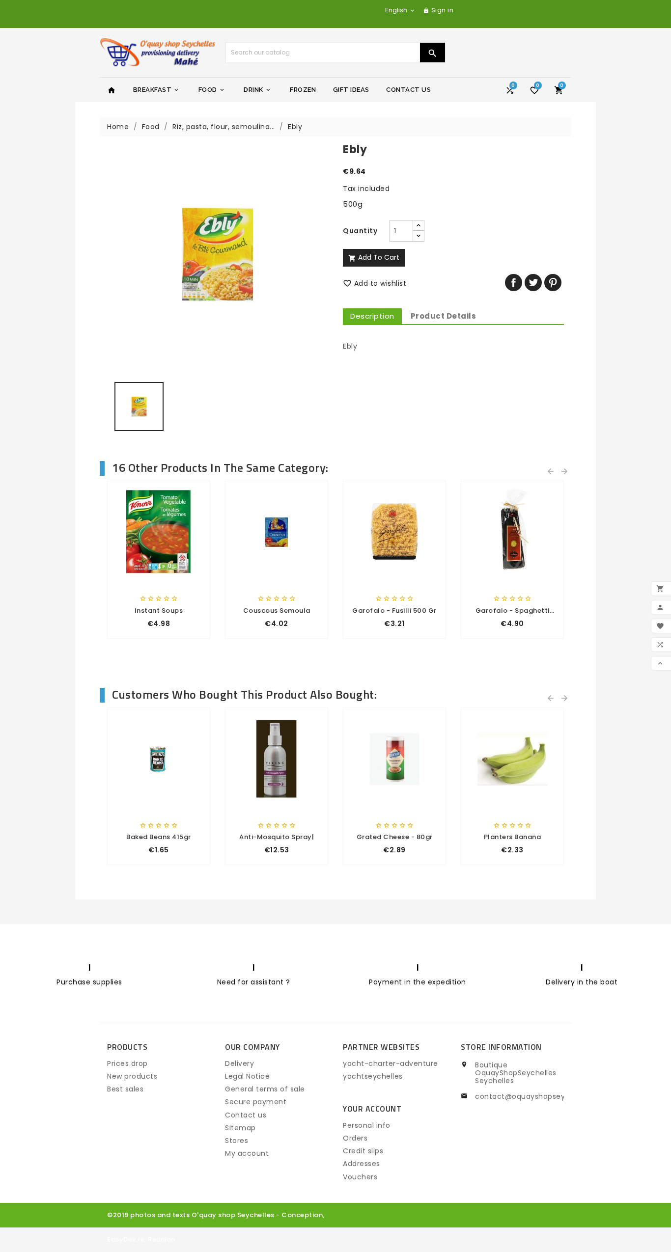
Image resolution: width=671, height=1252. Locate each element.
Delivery (239, 1063)
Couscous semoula (276, 610)
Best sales (125, 1089)
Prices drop (127, 1063)
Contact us (245, 1115)
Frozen (303, 89)
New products (132, 1076)
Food (211, 89)
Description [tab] (372, 316)
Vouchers (360, 1177)
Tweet (533, 282)
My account (247, 1153)
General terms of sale (265, 1089)
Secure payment (255, 1102)
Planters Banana (512, 837)
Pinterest (552, 282)
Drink (258, 89)
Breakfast (156, 89)
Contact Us (408, 89)
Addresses (361, 1164)
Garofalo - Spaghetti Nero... (512, 611)
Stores (236, 1140)
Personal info (367, 1125)
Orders (355, 1138)
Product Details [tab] (443, 316)
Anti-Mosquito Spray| (276, 837)
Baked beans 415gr (158, 837)
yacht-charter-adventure (390, 1063)
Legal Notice (247, 1076)
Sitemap (240, 1128)
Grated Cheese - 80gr (395, 837)
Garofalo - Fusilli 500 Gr (394, 610)
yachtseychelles (373, 1076)
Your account (372, 1109)
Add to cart (373, 257)
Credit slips (363, 1151)
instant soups (159, 610)
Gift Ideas (351, 89)
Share (513, 282)
